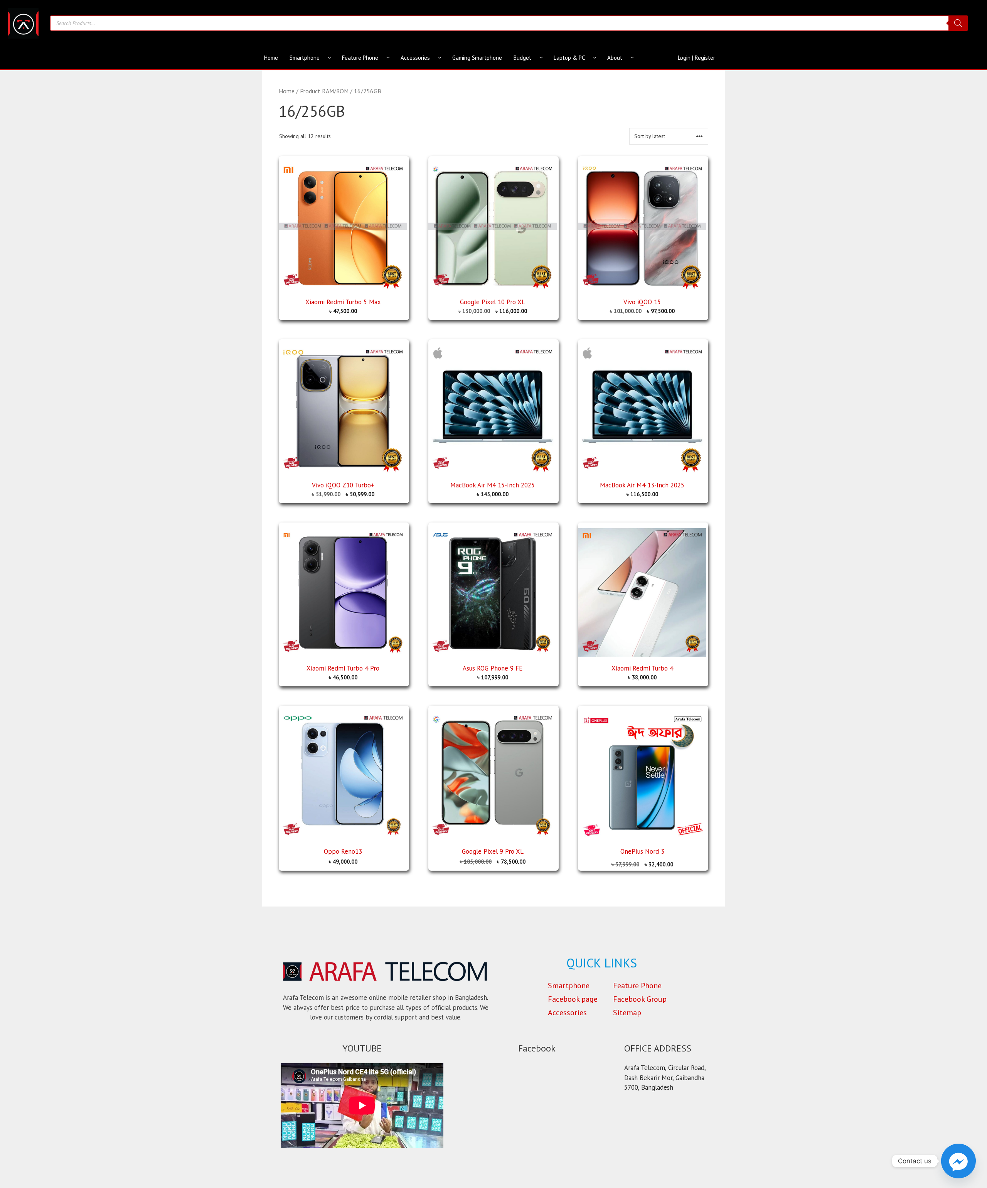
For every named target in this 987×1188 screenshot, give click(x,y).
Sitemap (627, 1013)
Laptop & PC (569, 57)
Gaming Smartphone (477, 57)
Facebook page (573, 999)
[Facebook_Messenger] (958, 1161)
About (614, 57)
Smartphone (305, 57)
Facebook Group (640, 999)
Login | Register (696, 57)
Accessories (415, 57)
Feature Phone (360, 57)
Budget (522, 57)
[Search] (958, 23)
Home (271, 57)
